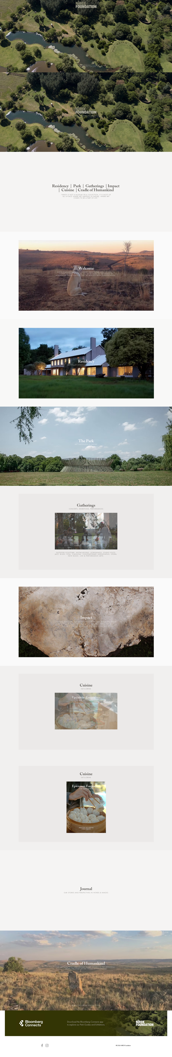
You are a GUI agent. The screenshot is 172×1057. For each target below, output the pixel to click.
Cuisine (86, 685)
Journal (86, 889)
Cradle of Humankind (86, 964)
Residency (86, 361)
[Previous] (70, 807)
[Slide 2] (84, 830)
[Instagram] (47, 1045)
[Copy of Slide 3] (90, 830)
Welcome (86, 269)
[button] (168, 3)
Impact (86, 618)
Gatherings (86, 505)
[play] (112, 547)
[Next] (103, 807)
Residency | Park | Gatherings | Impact (86, 186)
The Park (86, 441)
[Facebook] (42, 1045)
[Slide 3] (87, 830)
